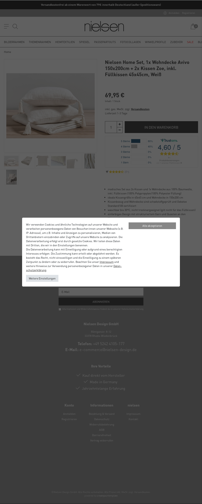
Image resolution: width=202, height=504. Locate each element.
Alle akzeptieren (152, 225)
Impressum (107, 261)
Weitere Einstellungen (42, 278)
